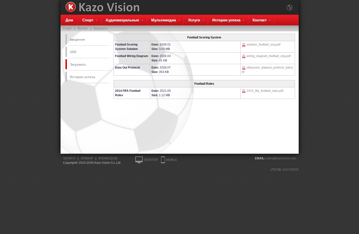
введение (77, 39)
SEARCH (69, 158)
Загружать (78, 64)
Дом (69, 20)
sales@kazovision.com (281, 158)
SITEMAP (87, 158)
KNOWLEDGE (107, 158)
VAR (73, 52)
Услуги (194, 20)
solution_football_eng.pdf (263, 44)
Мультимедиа (163, 20)
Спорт (87, 20)
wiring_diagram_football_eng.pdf (269, 56)
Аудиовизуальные (122, 20)
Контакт (259, 20)
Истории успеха (226, 20)
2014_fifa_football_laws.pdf (265, 91)
